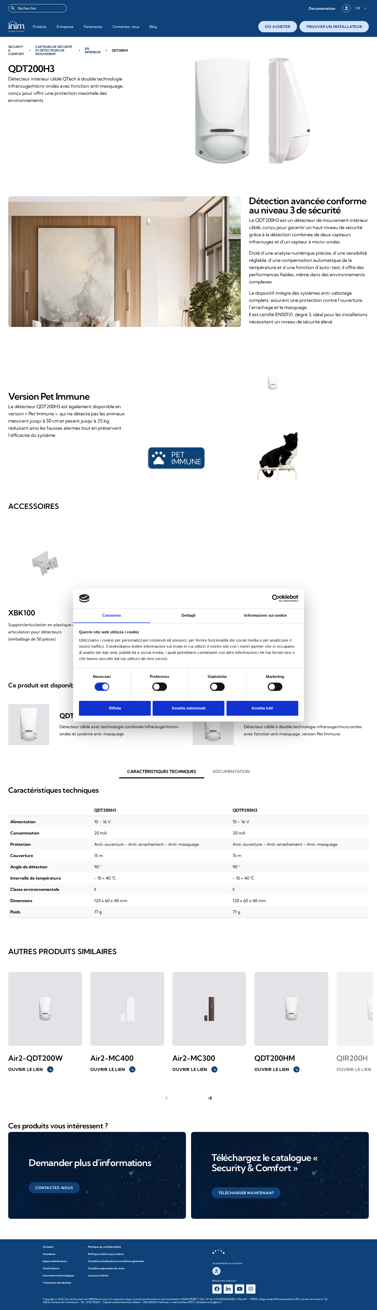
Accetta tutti (262, 708)
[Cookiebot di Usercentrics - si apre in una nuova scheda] (275, 598)
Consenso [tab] (111, 615)
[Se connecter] (346, 8)
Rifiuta (115, 708)
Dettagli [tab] (189, 615)
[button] (322, 8)
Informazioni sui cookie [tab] (265, 615)
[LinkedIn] (228, 1289)
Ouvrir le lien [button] (30, 1069)
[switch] (159, 687)
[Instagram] (250, 1289)
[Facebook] (217, 1289)
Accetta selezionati (188, 708)
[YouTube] (239, 1289)
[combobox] (37, 8)
